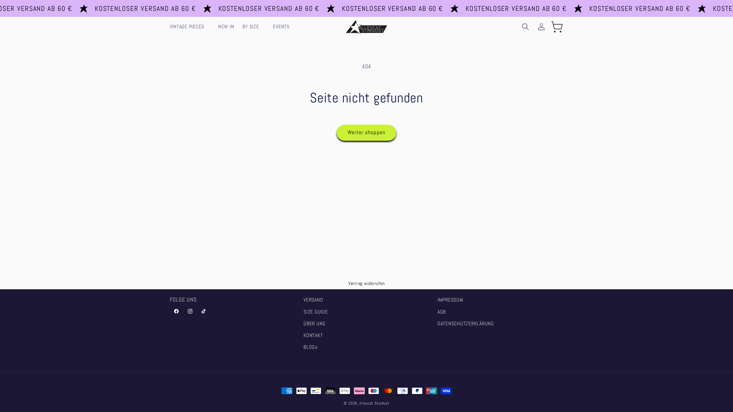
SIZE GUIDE (316, 312)
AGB (442, 312)
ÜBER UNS (314, 323)
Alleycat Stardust (374, 403)
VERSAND (313, 300)
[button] (189, 26)
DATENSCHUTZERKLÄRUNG (466, 323)
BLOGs (311, 347)
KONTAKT (313, 335)
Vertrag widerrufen (366, 283)
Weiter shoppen (367, 132)
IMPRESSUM (450, 300)
